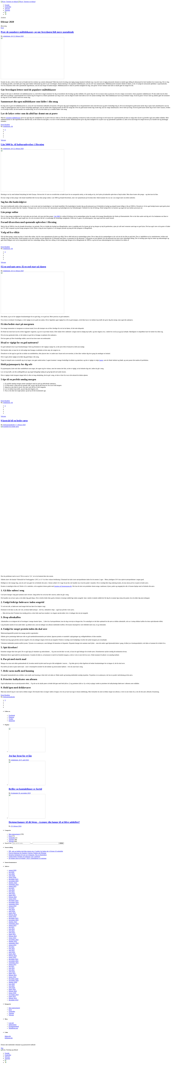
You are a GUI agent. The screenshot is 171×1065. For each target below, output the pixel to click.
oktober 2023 (13, 922)
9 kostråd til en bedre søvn (14, 420)
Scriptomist (14, 793)
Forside (7, 5)
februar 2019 (13, 998)
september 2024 (14, 904)
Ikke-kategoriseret (14, 834)
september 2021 (14, 963)
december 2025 (13, 879)
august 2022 (12, 945)
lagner (101, 360)
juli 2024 (11, 907)
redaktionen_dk (8, 36)
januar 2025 (12, 899)
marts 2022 (12, 954)
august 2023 (12, 925)
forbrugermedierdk (9, 425)
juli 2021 (11, 966)
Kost (2, 28)
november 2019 (14, 995)
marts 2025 (12, 895)
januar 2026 (12, 877)
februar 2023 (13, 936)
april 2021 (12, 971)
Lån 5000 (57, 216)
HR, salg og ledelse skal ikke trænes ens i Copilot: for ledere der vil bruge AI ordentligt (36, 851)
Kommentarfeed (14, 1026)
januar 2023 (12, 938)
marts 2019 (12, 996)
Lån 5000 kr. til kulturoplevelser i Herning (22, 144)
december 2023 (13, 918)
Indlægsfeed (12, 1025)
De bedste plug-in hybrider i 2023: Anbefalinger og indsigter (27, 858)
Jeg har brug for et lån (20, 755)
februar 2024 (13, 915)
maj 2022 (12, 950)
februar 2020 (13, 991)
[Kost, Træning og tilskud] (18, 1)
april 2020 (12, 987)
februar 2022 (13, 955)
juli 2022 (11, 947)
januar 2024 (12, 916)
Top (2, 1048)
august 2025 (12, 886)
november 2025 (14, 881)
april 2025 (12, 893)
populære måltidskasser (13, 118)
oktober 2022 (13, 941)
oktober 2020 (13, 982)
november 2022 (14, 939)
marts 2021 (12, 973)
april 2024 (12, 911)
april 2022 (12, 952)
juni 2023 (12, 929)
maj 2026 (12, 874)
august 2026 (12, 870)
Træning (7, 10)
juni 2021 (12, 968)
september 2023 (14, 923)
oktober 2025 (13, 883)
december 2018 (13, 1000)
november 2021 (14, 961)
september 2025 (14, 884)
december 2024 (13, 900)
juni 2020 (12, 984)
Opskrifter (8, 7)
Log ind (11, 1023)
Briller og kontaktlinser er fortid (25, 789)
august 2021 (12, 964)
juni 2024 (12, 909)
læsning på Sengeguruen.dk (63, 586)
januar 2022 (12, 957)
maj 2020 (12, 986)
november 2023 (14, 920)
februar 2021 (13, 975)
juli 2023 (11, 927)
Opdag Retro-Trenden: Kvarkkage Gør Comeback (24, 856)
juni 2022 (12, 948)
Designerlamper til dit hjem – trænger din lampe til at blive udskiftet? (44, 822)
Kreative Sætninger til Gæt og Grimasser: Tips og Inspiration (28, 855)
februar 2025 (13, 897)
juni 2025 (12, 890)
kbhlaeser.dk (9, 1038)
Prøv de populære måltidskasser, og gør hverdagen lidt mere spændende (37, 32)
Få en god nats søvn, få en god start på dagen (23, 266)
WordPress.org (13, 1028)
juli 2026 (11, 872)
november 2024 (14, 902)
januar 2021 (12, 977)
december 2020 (13, 979)
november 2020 (14, 980)
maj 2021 (12, 970)
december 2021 (13, 959)
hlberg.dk (8, 1036)
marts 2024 (12, 913)
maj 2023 (12, 931)
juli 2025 (11, 888)
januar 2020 (12, 993)
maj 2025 (12, 891)
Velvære (7, 8)
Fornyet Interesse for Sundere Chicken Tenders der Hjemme (27, 853)
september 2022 (14, 943)
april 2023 (12, 932)
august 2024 (12, 906)
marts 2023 (12, 934)
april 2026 (12, 875)
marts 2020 (12, 989)
